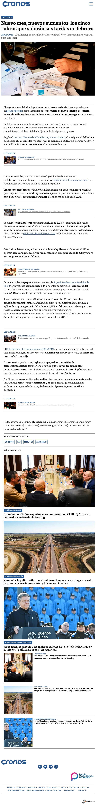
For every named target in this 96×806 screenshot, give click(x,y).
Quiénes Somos (69, 790)
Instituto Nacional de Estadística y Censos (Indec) (39, 137)
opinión (48, 790)
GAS (19, 442)
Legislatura (21, 787)
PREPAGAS (28, 442)
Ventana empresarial (16, 790)
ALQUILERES (41, 442)
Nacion (42, 787)
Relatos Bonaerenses (35, 790)
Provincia (11, 787)
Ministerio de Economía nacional (71, 180)
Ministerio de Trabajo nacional (39, 233)
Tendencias (74, 787)
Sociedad (56, 787)
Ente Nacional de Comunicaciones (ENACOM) (30, 349)
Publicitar (57, 790)
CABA (48, 787)
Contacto (82, 790)
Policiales (85, 787)
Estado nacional (14, 110)
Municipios (32, 787)
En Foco (64, 787)
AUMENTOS (9, 442)
